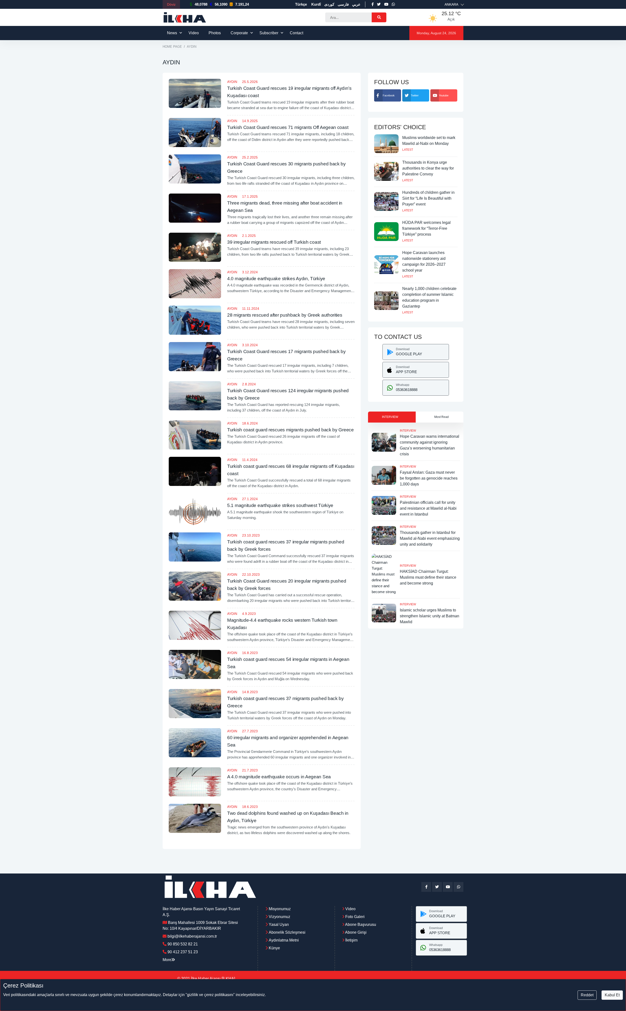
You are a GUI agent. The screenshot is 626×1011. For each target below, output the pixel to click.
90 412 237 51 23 (183, 952)
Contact (296, 33)
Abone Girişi (355, 932)
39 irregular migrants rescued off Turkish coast (274, 242)
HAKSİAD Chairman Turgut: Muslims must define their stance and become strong (428, 577)
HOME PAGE (172, 46)
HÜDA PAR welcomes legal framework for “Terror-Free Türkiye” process (426, 228)
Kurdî (316, 4)
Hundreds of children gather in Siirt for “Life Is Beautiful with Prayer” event (428, 198)
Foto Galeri (354, 917)
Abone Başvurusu (360, 924)
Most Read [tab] (441, 417)
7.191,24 (242, 4)
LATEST (407, 149)
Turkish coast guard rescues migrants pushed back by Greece (290, 429)
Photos (215, 33)
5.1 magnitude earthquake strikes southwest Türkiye (280, 505)
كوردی (329, 4)
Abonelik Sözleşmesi (287, 932)
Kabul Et (612, 995)
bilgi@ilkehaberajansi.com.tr (192, 936)
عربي (356, 4)
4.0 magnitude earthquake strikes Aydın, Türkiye (276, 278)
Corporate (239, 33)
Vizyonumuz (279, 917)
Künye (274, 948)
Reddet (587, 995)
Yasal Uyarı (279, 924)
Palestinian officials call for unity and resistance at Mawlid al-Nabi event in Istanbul (428, 508)
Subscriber (268, 33)
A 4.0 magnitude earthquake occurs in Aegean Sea (279, 776)
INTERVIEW (408, 430)
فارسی (343, 4)
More (167, 960)
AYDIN (232, 82)
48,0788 (201, 4)
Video (194, 33)
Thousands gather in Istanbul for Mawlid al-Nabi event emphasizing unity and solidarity (430, 538)
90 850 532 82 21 (183, 944)
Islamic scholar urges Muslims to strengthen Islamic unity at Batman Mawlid (429, 616)
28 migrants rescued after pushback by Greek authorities (284, 315)
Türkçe (301, 4)
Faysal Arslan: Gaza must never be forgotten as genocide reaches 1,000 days (429, 478)
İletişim (351, 940)
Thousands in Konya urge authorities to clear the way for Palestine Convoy (428, 168)
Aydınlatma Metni (284, 940)
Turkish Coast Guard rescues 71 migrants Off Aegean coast (287, 127)
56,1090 (221, 4)
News (172, 33)
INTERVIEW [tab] (390, 417)
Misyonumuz (280, 909)
